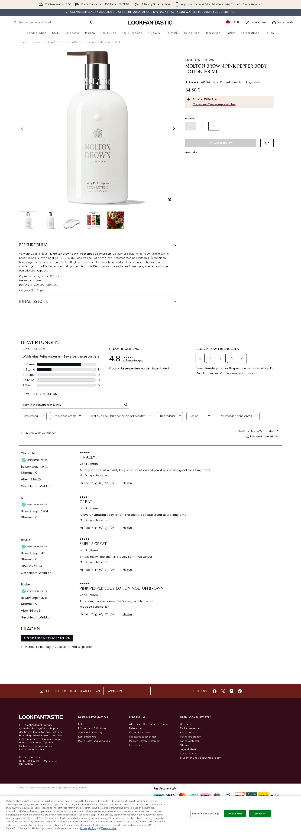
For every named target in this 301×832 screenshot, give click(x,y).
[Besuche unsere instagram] (231, 691)
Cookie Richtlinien (139, 732)
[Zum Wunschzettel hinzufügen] (267, 143)
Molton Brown (53, 42)
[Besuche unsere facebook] (214, 691)
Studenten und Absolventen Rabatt (200, 757)
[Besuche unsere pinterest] (240, 691)
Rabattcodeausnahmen (143, 736)
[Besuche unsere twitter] (223, 691)
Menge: (190, 118)
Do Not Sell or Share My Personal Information (38, 762)
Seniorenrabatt (189, 753)
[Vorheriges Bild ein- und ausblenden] (22, 128)
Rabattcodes (187, 732)
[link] (256, 22)
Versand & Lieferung (90, 732)
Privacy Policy (88, 828)
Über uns (185, 724)
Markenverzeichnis (191, 728)
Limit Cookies (235, 813)
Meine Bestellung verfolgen (94, 740)
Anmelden (115, 691)
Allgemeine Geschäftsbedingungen (150, 724)
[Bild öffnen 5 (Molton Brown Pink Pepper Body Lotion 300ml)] (115, 220)
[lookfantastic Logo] (150, 22)
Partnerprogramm (190, 736)
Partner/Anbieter (189, 740)
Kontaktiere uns (87, 736)
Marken (35, 42)
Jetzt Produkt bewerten (228, 82)
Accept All (260, 813)
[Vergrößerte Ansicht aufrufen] (170, 199)
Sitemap (185, 745)
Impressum (135, 745)
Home (23, 42)
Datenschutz (136, 728)
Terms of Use (108, 828)
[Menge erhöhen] (213, 126)
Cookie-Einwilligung (30, 757)
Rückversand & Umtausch (93, 728)
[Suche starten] (92, 22)
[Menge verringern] (190, 126)
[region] (150, 814)
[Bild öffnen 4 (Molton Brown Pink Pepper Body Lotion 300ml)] (93, 220)
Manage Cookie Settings (205, 813)
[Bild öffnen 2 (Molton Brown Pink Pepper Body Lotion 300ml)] (50, 220)
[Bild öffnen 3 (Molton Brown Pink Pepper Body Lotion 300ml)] (72, 220)
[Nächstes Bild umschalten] (174, 128)
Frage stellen (254, 82)
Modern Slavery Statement (145, 740)
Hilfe (80, 724)
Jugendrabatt (188, 749)
